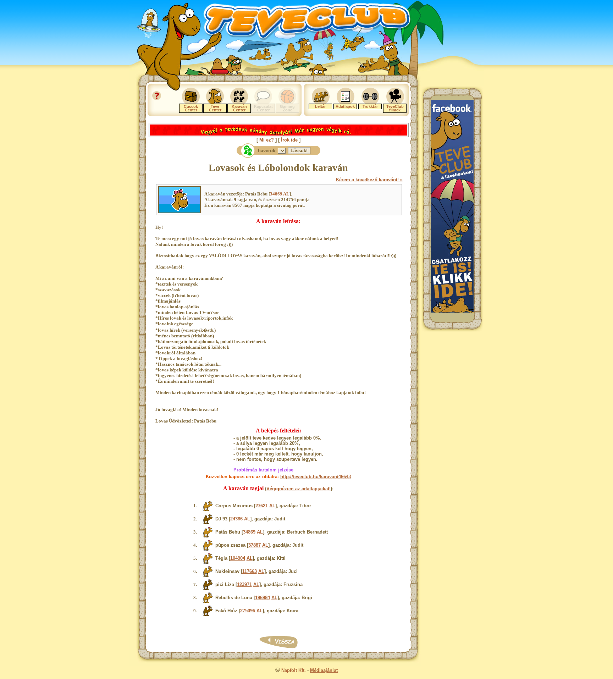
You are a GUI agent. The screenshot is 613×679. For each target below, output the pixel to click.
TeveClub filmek (395, 108)
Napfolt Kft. (293, 670)
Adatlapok (345, 106)
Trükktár (370, 106)
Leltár (320, 106)
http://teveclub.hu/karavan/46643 (315, 476)
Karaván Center (239, 108)
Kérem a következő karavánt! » (369, 179)
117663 (249, 571)
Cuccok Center (191, 108)
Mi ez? (266, 140)
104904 (237, 558)
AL (286, 194)
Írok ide (289, 140)
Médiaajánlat (324, 670)
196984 (262, 597)
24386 (236, 518)
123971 (244, 584)
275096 (247, 610)
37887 (254, 545)
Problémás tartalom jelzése (263, 470)
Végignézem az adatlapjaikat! (298, 488)
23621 (261, 505)
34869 (276, 194)
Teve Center (215, 108)
